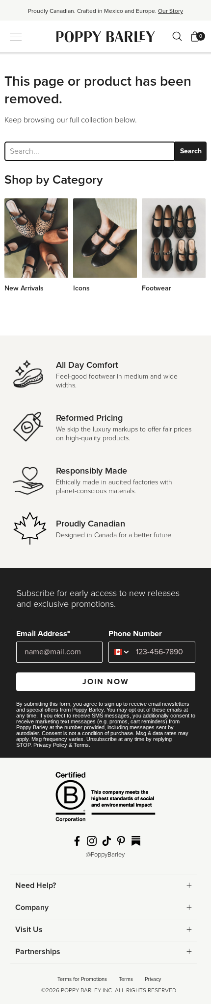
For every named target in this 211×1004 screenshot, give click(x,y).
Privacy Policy (50, 745)
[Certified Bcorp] (105, 800)
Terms (81, 745)
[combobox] (120, 652)
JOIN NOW (105, 682)
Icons (81, 288)
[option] (105, 13)
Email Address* (43, 634)
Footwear (156, 288)
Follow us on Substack (136, 841)
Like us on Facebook (77, 841)
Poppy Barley (105, 36)
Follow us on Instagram (92, 841)
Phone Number (135, 634)
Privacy (153, 979)
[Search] (177, 36)
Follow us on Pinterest (121, 841)
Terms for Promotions (82, 979)
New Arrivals (24, 288)
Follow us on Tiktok (106, 841)
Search (191, 151)
